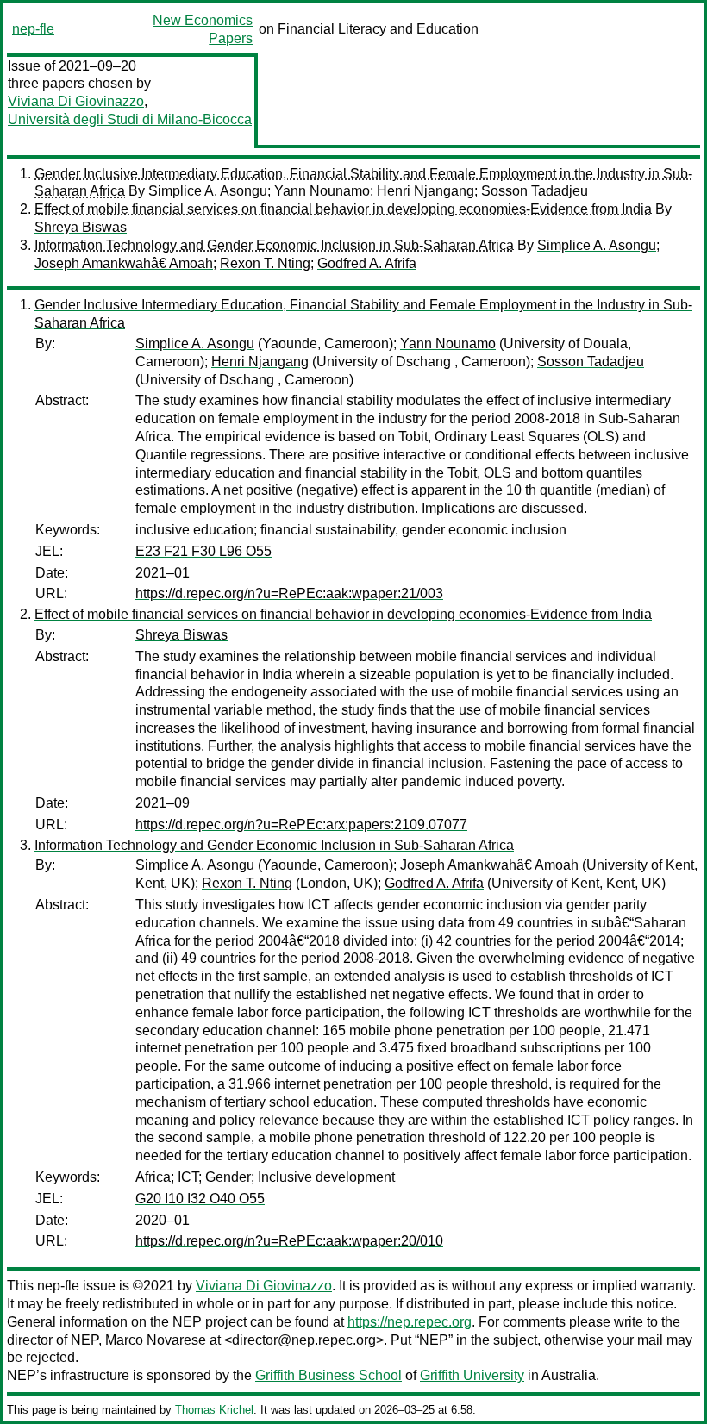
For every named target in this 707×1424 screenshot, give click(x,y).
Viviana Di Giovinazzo (76, 101)
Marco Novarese (155, 1340)
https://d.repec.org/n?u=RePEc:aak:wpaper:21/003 (289, 593)
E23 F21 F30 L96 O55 (203, 551)
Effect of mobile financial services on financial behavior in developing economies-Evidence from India (343, 209)
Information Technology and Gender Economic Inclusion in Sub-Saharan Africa (274, 245)
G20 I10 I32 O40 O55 (200, 1198)
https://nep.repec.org (409, 1322)
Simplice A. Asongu (207, 191)
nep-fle (33, 29)
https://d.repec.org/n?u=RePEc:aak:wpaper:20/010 (289, 1241)
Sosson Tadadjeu (534, 191)
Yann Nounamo (322, 191)
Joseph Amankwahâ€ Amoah (123, 263)
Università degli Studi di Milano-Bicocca (130, 119)
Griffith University (472, 1375)
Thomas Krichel (214, 1409)
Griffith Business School (328, 1375)
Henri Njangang (425, 191)
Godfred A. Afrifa (366, 263)
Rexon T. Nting (265, 263)
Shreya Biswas (80, 227)
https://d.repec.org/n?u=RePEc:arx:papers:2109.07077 (301, 824)
